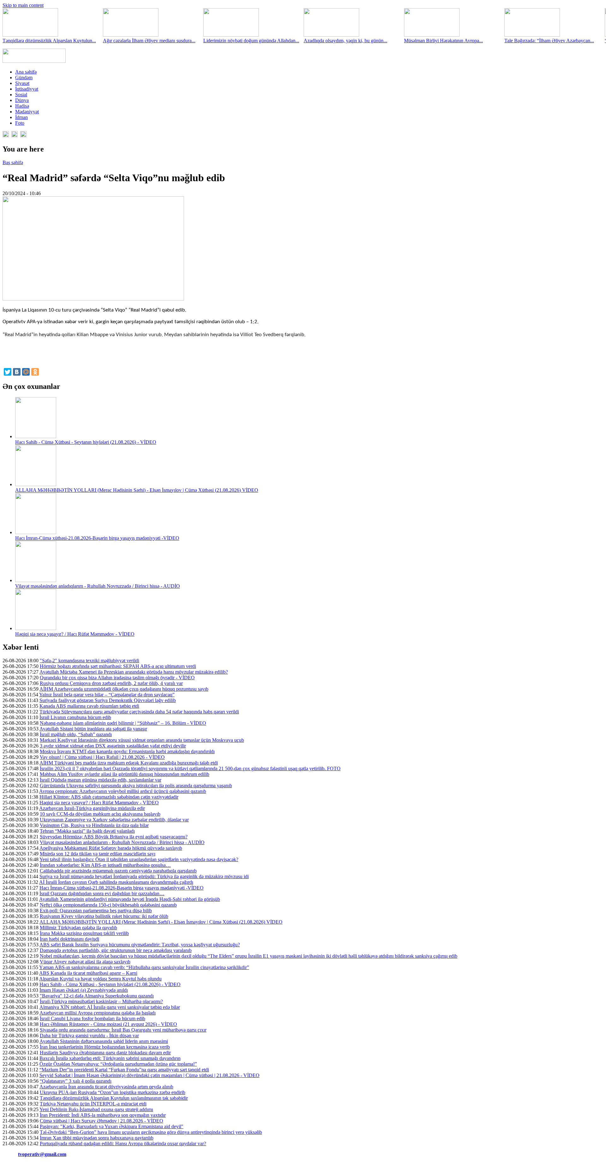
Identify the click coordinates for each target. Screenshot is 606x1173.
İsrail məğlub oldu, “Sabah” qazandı (76, 734)
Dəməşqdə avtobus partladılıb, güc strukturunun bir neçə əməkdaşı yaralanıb (116, 950)
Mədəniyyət (27, 111)
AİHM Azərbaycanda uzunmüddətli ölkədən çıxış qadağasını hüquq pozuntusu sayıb (123, 689)
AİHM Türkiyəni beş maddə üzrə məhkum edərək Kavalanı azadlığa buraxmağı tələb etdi (128, 762)
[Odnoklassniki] (35, 372)
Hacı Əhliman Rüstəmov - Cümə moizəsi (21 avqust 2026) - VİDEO (108, 1024)
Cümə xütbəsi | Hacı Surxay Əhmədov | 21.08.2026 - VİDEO (101, 1120)
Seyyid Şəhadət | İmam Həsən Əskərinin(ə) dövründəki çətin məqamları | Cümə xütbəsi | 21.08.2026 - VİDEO (149, 1075)
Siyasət (22, 83)
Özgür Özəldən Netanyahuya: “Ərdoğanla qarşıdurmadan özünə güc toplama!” (118, 1064)
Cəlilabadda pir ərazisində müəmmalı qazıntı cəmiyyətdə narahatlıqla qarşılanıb (118, 870)
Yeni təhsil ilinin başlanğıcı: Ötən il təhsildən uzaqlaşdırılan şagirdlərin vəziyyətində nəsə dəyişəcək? (138, 859)
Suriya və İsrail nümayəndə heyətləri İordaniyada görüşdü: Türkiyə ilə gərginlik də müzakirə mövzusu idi (144, 876)
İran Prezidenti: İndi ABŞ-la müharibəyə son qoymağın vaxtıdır (103, 1115)
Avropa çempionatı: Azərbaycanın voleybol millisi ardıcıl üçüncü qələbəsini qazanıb (122, 791)
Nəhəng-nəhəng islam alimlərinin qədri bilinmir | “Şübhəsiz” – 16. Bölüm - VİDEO (123, 723)
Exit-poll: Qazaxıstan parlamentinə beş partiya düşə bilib (96, 910)
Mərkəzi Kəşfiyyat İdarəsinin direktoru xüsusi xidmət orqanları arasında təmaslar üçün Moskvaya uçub (142, 740)
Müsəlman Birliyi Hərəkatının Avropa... (443, 40)
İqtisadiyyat (26, 89)
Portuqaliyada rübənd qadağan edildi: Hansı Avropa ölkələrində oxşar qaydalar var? (123, 1143)
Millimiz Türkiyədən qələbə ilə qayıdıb (78, 927)
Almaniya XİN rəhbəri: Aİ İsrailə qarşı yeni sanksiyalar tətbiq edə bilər (109, 1007)
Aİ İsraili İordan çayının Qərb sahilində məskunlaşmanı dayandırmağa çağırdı (116, 882)
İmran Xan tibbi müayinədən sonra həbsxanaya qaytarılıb (96, 1137)
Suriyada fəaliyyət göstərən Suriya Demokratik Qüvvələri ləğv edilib (107, 700)
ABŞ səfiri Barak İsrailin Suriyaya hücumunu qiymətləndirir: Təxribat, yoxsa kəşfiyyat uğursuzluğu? (139, 944)
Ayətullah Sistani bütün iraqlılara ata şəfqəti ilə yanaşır (93, 728)
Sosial (21, 94)
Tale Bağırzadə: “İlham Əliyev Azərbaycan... (549, 40)
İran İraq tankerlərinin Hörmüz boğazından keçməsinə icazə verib (105, 1047)
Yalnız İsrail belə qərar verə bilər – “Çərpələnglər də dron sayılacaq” (107, 694)
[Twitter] (7, 372)
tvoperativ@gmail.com (42, 1154)
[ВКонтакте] (17, 372)
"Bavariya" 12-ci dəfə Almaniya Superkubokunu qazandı (97, 995)
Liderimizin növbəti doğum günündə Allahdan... (251, 40)
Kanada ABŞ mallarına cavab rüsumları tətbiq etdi (89, 706)
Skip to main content (23, 5)
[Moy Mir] (26, 372)
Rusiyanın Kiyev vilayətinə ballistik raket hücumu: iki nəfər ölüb (104, 916)
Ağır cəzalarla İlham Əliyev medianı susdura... (149, 40)
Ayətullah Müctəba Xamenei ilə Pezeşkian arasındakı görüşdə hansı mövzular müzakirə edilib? (133, 672)
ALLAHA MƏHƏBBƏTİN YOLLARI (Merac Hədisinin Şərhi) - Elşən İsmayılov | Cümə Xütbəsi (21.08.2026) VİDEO (136, 490)
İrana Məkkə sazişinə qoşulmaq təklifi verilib (84, 933)
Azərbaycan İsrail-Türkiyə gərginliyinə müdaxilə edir (92, 808)
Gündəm (24, 77)
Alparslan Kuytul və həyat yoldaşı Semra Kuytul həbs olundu (100, 978)
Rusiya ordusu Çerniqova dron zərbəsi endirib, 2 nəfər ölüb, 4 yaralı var (111, 683)
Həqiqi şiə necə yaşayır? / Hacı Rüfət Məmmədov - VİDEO (74, 634)
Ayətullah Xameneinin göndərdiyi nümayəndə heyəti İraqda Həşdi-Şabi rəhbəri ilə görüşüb (129, 899)
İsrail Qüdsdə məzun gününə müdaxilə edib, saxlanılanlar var (100, 780)
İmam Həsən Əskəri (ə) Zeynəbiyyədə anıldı (83, 990)
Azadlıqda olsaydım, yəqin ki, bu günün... (345, 40)
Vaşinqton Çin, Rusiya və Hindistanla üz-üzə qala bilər (94, 825)
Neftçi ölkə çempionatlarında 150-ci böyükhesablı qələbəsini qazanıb (108, 905)
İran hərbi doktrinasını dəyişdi (69, 939)
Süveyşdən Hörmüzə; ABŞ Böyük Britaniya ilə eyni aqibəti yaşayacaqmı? (113, 836)
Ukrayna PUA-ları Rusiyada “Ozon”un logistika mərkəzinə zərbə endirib (112, 1092)
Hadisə (22, 106)
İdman (21, 117)
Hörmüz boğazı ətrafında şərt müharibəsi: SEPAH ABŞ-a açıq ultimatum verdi (118, 666)
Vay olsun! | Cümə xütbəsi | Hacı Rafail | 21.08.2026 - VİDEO (102, 757)
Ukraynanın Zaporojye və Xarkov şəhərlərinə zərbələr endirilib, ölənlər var (114, 819)
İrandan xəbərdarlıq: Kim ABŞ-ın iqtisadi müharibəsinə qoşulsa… (105, 865)
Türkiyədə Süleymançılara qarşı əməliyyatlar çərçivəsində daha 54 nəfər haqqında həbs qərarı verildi (139, 711)
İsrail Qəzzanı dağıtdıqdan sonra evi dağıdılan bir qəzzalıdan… (101, 893)
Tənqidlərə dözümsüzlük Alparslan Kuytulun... (49, 40)
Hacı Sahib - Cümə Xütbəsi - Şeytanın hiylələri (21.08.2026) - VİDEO (85, 442)
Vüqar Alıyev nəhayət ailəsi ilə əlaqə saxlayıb (85, 961)
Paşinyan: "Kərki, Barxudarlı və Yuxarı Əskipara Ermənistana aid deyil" (111, 1126)
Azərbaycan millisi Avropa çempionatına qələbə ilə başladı (97, 1012)
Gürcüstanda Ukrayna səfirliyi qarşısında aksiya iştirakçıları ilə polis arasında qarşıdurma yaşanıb (136, 785)
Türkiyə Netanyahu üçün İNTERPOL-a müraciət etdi (93, 1103)
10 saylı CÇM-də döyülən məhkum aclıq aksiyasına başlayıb (100, 814)
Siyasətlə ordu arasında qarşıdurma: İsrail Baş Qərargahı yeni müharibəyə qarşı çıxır (123, 1030)
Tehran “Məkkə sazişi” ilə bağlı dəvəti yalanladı (87, 831)
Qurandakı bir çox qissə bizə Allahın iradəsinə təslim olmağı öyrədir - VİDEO (117, 677)
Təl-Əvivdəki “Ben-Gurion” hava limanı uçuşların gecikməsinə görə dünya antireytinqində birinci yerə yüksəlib (151, 1132)
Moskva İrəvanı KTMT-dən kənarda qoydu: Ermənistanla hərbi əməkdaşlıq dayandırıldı (127, 751)
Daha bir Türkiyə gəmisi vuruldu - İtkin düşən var (89, 1035)
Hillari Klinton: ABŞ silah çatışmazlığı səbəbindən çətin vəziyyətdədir (108, 797)
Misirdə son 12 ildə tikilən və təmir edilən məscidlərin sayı (97, 853)
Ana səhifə (26, 71)
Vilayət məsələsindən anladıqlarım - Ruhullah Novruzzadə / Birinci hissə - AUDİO (97, 586)
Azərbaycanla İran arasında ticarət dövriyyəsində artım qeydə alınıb (106, 1086)
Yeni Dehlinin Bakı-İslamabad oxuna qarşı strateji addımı (96, 1109)
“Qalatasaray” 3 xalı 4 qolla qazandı (75, 1081)
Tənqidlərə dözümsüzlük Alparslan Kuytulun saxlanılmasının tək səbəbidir (114, 1098)
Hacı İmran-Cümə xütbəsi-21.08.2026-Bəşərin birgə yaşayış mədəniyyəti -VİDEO (97, 538)
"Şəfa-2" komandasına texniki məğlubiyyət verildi (89, 660)
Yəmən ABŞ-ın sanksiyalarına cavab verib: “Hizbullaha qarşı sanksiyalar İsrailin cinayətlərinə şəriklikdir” (144, 967)
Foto (19, 123)
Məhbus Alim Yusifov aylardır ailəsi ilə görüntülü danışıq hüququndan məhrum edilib (124, 774)
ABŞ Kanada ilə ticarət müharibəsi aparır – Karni (88, 973)
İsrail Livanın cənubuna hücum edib (75, 717)
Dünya (22, 100)
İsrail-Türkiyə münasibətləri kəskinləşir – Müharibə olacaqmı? (101, 1001)
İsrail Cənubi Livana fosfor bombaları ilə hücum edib (92, 1018)
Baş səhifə (13, 162)
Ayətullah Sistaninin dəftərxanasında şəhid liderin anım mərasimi (103, 1041)
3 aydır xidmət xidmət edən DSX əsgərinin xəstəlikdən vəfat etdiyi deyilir (113, 745)
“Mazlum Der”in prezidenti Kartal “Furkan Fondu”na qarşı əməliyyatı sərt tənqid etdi (124, 1069)
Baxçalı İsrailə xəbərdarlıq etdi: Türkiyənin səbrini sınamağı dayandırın (110, 1058)
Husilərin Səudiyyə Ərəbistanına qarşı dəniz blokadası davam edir (105, 1052)
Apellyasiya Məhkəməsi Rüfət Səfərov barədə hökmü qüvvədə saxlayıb (110, 848)
